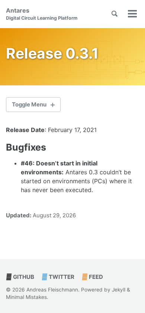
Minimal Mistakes (26, 297)
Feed (95, 276)
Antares (41, 14)
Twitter (61, 276)
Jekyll (118, 290)
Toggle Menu (29, 104)
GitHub (23, 276)
